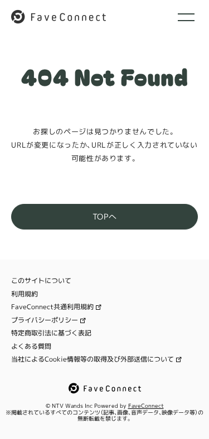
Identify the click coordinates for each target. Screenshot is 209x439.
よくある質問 (31, 346)
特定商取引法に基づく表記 (51, 333)
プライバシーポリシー (44, 320)
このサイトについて (41, 280)
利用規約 (24, 294)
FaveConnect (146, 405)
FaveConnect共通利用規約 (52, 307)
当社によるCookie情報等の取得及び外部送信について (92, 359)
